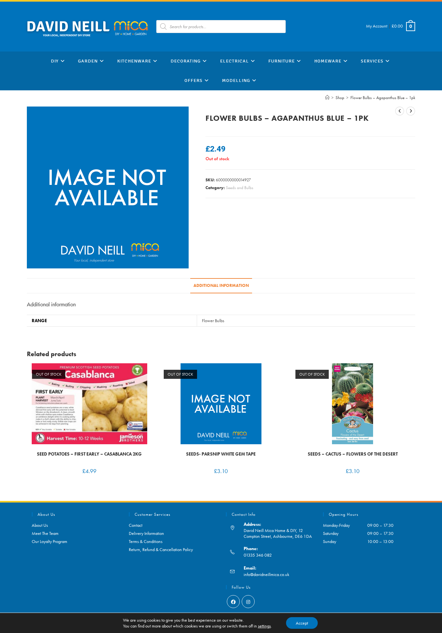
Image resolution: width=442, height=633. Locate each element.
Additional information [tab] (221, 285)
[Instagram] (248, 601)
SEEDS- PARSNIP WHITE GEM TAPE (221, 454)
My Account (376, 26)
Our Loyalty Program (49, 541)
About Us (40, 525)
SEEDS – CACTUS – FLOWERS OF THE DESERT (353, 454)
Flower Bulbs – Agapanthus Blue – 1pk (382, 97)
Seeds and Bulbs (239, 187)
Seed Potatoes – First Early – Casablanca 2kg (89, 454)
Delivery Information (146, 533)
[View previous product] (399, 111)
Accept (302, 623)
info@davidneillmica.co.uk (266, 574)
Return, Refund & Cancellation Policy (161, 549)
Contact (135, 525)
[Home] (327, 97)
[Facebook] (233, 601)
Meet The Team (45, 533)
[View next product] (410, 111)
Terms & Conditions (145, 541)
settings (264, 626)
